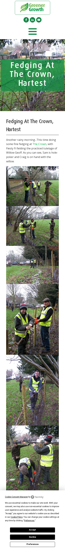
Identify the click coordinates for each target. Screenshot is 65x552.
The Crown (39, 144)
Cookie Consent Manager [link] (16, 497)
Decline (32, 537)
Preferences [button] (29, 520)
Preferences (32, 544)
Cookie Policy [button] (16, 517)
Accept (32, 530)
